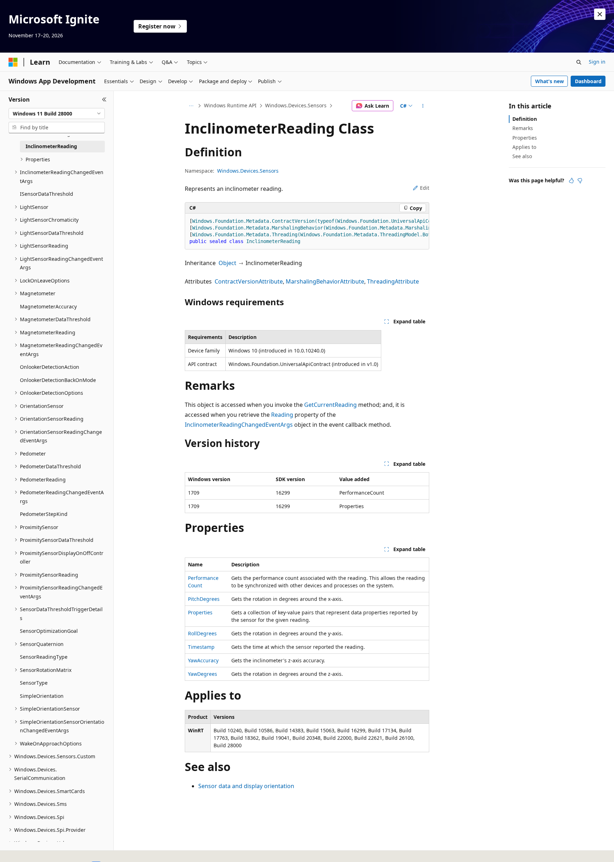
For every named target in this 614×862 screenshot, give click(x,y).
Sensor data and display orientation (246, 786)
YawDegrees (202, 673)
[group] (307, 231)
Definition (524, 118)
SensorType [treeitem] (34, 682)
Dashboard (588, 81)
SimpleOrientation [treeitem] (42, 696)
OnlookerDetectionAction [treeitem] (49, 366)
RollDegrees (202, 633)
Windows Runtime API (230, 105)
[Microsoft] (13, 62)
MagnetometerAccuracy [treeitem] (48, 306)
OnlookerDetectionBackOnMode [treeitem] (58, 380)
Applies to (524, 147)
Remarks (522, 128)
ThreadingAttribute (393, 281)
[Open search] (579, 62)
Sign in (597, 61)
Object (227, 263)
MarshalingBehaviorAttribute (325, 281)
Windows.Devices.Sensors (296, 105)
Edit (424, 187)
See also (522, 156)
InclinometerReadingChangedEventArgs (239, 425)
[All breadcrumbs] (191, 106)
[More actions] (423, 106)
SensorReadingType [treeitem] (44, 656)
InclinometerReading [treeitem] (51, 146)
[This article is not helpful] (580, 180)
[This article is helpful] (571, 180)
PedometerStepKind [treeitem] (44, 514)
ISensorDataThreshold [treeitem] (46, 193)
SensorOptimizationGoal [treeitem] (49, 630)
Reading (282, 415)
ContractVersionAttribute (249, 281)
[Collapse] (104, 99)
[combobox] (57, 113)
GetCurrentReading (330, 405)
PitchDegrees (204, 599)
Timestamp (201, 646)
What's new (549, 81)
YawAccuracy (203, 660)
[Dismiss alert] (599, 14)
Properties (200, 612)
